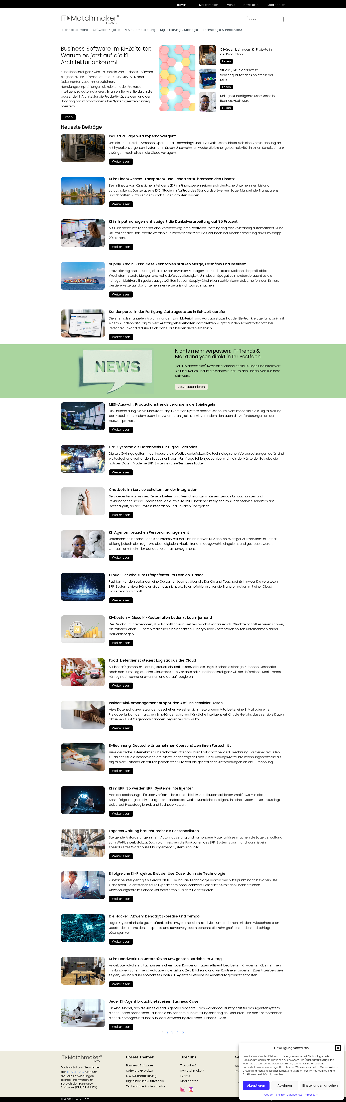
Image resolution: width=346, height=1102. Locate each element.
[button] (338, 1048)
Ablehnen (285, 1085)
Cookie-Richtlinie (275, 1094)
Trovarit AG (75, 1071)
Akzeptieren (256, 1085)
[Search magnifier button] (280, 19)
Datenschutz (294, 1094)
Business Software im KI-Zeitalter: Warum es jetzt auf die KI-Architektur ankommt (106, 55)
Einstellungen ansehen (320, 1085)
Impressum (311, 1094)
